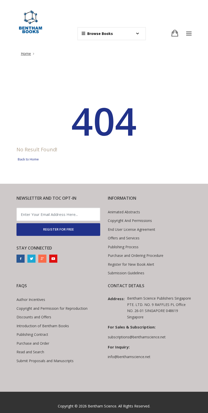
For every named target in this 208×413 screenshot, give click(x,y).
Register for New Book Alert (131, 264)
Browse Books (100, 33)
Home (26, 53)
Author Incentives (30, 299)
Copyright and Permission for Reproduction (52, 308)
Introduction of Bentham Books (42, 325)
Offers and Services (124, 238)
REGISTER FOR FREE (58, 229)
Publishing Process (123, 246)
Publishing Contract (32, 334)
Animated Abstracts (124, 212)
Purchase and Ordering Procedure (135, 255)
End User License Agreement (131, 229)
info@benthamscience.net (129, 356)
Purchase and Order (32, 343)
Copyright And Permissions (130, 220)
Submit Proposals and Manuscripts (45, 360)
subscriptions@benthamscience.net (137, 337)
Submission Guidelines (126, 273)
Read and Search (30, 351)
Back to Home (28, 159)
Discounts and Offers (33, 317)
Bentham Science (102, 406)
